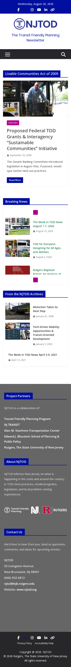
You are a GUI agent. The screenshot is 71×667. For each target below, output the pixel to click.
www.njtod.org (27, 589)
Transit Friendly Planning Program (27, 419)
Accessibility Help (44, 643)
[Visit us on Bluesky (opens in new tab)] (53, 10)
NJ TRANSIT (12, 425)
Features (13, 122)
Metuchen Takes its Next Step (45, 309)
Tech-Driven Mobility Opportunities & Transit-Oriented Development (46, 333)
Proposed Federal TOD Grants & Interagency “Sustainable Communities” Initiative (32, 139)
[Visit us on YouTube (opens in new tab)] (39, 10)
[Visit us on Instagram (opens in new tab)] (32, 10)
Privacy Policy (24, 643)
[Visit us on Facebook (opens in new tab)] (18, 10)
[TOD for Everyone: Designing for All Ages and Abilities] (17, 248)
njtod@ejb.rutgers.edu (19, 583)
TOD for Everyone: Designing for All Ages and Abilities (47, 248)
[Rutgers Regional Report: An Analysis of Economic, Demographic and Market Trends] (17, 274)
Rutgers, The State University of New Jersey (33, 447)
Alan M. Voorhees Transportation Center (32, 430)
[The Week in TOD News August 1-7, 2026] (17, 226)
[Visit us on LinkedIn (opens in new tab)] (46, 10)
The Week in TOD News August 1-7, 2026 (48, 224)
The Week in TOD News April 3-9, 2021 (32, 354)
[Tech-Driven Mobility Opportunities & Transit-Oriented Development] (17, 335)
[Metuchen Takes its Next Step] (17, 311)
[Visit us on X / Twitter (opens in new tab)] (25, 10)
